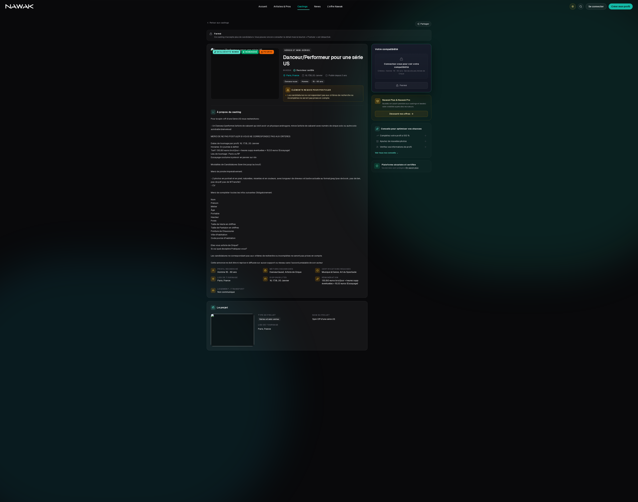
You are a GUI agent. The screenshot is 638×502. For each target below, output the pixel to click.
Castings (302, 6)
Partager (425, 24)
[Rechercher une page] (581, 6)
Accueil (263, 6)
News (317, 6)
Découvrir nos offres (399, 114)
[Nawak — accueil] (19, 6)
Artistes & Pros (282, 6)
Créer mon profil (620, 6)
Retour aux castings (219, 22)
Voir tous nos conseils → (386, 153)
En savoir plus (412, 168)
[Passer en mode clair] (573, 6)
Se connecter (596, 6)
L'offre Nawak (335, 6)
